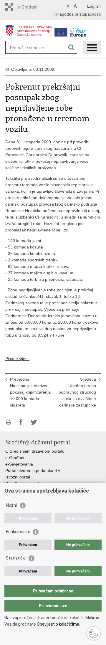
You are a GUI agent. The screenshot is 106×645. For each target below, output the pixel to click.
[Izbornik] (92, 47)
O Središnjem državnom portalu (34, 451)
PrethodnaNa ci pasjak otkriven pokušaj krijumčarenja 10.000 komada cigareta (30, 392)
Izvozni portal (17, 477)
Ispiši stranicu (8, 422)
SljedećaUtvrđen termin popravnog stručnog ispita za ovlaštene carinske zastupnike (77, 392)
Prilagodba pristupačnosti (77, 14)
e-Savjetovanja (19, 464)
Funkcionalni (18, 531)
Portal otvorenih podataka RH (32, 470)
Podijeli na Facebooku (21, 422)
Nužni (11, 505)
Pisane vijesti (17, 358)
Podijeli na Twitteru (34, 422)
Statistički (16, 558)
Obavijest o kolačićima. (58, 624)
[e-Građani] (30, 7)
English (94, 6)
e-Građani (14, 457)
